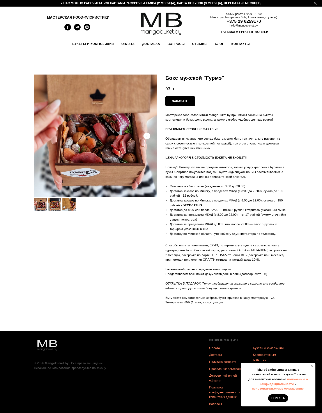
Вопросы (176, 44)
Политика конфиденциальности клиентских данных (224, 392)
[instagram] (87, 29)
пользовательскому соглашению (278, 388)
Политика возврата (222, 361)
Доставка (151, 44)
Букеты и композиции (93, 44)
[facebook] (67, 29)
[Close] (315, 3)
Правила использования (226, 368)
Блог (219, 44)
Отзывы (199, 44)
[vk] (77, 29)
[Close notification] (312, 366)
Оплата (128, 44)
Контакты (240, 44)
